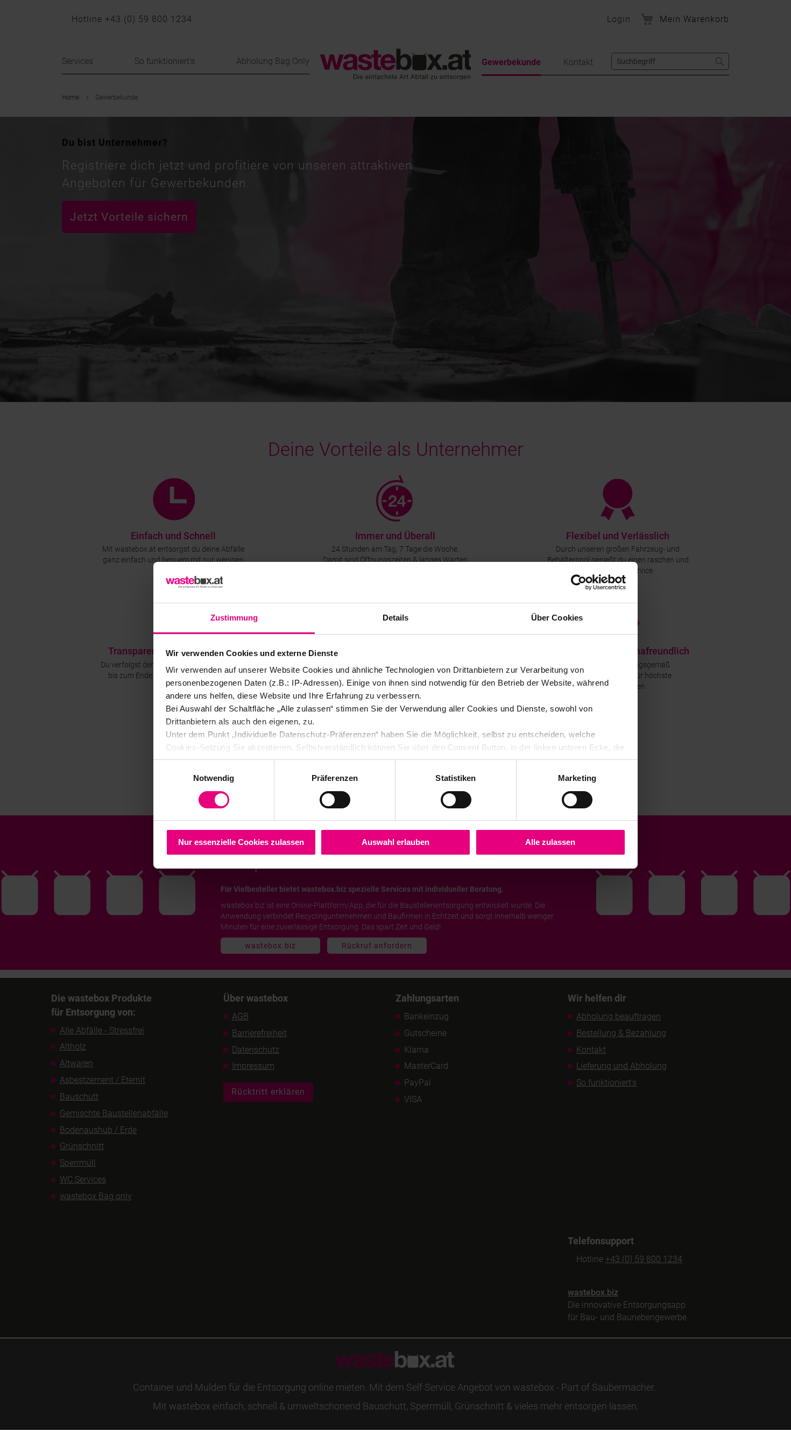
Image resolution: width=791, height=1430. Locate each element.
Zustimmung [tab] (234, 617)
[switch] (335, 800)
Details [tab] (396, 617)
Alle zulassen (550, 842)
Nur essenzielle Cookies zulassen (241, 842)
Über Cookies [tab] (557, 617)
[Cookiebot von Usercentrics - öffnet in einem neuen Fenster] (579, 582)
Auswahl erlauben (395, 842)
